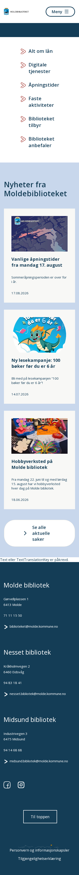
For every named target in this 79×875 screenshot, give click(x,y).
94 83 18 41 (13, 682)
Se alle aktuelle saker (41, 533)
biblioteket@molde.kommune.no (34, 626)
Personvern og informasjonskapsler (39, 850)
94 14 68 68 (13, 750)
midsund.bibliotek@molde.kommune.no (39, 761)
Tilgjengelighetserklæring (39, 858)
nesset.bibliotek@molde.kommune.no (38, 693)
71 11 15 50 (13, 615)
